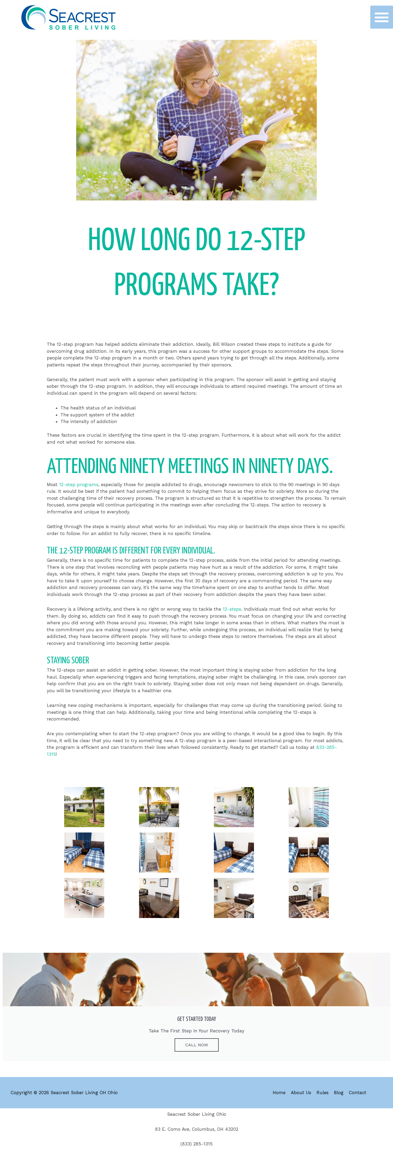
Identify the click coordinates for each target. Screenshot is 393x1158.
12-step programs (78, 484)
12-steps (232, 609)
